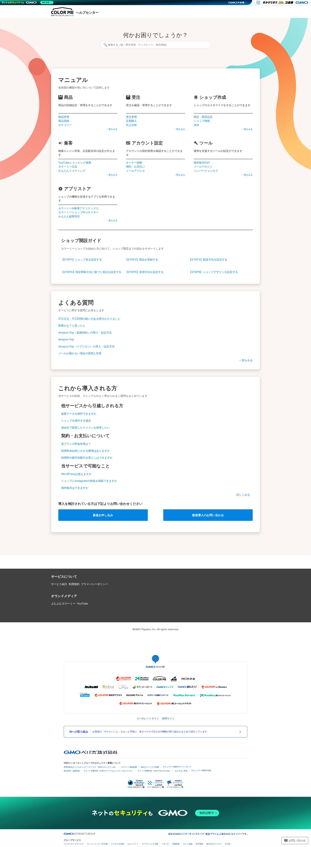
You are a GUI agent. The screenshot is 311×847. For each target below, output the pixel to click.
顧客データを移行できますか (78, 413)
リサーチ (165, 844)
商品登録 (63, 121)
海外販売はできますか (74, 488)
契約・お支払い (135, 166)
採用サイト (168, 718)
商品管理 (63, 117)
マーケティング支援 (150, 844)
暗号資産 (199, 844)
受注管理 (131, 117)
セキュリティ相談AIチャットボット (177, 767)
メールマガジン (203, 166)
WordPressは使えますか (76, 474)
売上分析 (131, 125)
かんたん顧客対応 (69, 216)
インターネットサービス (74, 844)
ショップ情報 (202, 121)
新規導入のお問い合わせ (208, 515)
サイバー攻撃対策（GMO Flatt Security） (154, 771)
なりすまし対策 (181, 771)
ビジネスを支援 (117, 844)
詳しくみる (243, 494)
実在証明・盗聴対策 (72, 771)
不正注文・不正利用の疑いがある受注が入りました (89, 318)
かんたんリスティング (71, 170)
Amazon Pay (66, 339)
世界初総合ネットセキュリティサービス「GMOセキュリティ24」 (90, 767)
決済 (196, 125)
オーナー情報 (134, 162)
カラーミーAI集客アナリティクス (78, 208)
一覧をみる (112, 129)
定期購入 (131, 121)
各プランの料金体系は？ (76, 443)
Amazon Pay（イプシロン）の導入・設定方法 (86, 346)
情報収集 (176, 844)
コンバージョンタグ (206, 170)
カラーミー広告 (67, 166)
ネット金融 (187, 844)
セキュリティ (132, 844)
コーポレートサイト (147, 718)
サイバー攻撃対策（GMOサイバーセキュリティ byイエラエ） (109, 771)
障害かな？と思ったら (71, 325)
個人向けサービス (214, 844)
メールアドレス (135, 170)
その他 (227, 844)
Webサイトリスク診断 (150, 767)
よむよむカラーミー (63, 603)
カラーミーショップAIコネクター (78, 212)
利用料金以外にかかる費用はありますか (85, 450)
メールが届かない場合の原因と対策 (80, 353)
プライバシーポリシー (94, 584)
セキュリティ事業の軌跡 (201, 770)
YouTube (82, 603)
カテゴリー (65, 125)
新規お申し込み (103, 515)
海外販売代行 (202, 162)
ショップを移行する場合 (76, 420)
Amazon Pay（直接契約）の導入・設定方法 (85, 332)
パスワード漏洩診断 (129, 767)
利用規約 (74, 584)
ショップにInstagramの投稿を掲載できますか (89, 481)
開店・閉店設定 (203, 117)
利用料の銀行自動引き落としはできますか (86, 457)
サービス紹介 (59, 584)
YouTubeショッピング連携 (74, 162)
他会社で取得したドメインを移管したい (85, 427)
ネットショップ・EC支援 (97, 844)
